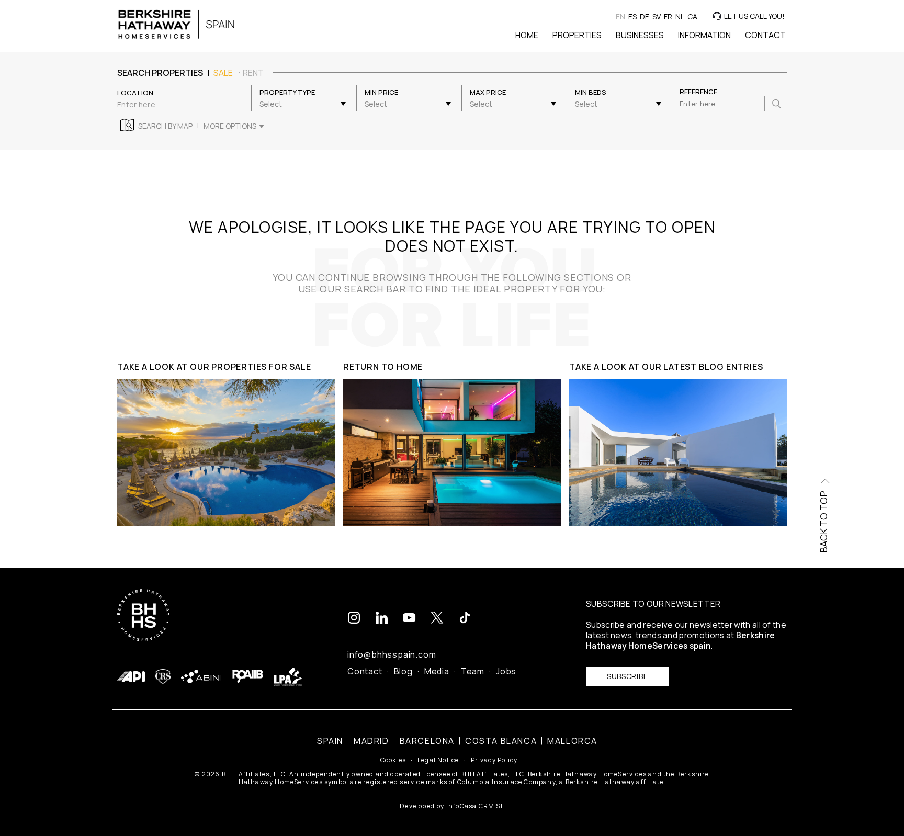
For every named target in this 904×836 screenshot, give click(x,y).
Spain (330, 741)
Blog (403, 671)
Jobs (506, 671)
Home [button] (526, 35)
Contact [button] (765, 35)
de (644, 16)
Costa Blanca (501, 741)
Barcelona (427, 741)
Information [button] (704, 35)
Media (436, 671)
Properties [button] (577, 35)
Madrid (371, 741)
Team (472, 671)
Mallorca (572, 741)
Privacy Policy (494, 760)
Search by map (165, 126)
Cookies (393, 760)
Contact (364, 671)
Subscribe (627, 676)
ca (692, 16)
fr (668, 16)
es (632, 16)
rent (253, 73)
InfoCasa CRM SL (475, 805)
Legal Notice (438, 760)
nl (679, 16)
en (620, 16)
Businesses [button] (640, 35)
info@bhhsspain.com (391, 654)
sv (656, 16)
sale (223, 73)
